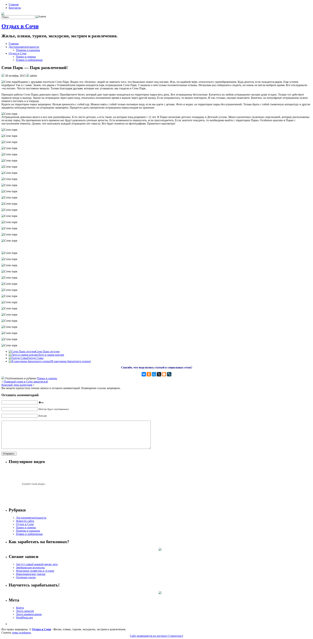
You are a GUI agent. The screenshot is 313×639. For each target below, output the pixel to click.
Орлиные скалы (26, 577)
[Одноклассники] (149, 374)
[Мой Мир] (154, 374)
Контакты (15, 7)
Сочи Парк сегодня (47, 351)
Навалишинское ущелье (30, 574)
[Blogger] (164, 374)
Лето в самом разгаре (51, 354)
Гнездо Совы (35, 358)
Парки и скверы (26, 56)
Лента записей (25, 611)
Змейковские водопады (30, 567)
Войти (20, 607)
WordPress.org (24, 617)
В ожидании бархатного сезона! (71, 361)
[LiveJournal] (169, 374)
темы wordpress (21, 632)
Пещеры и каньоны (28, 50)
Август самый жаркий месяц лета (37, 564)
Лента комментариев (29, 614)
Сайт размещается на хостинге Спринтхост (156, 635)
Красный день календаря (16, 384)
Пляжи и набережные (29, 59)
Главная (13, 4)
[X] (159, 374)
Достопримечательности (24, 46)
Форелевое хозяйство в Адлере (35, 570)
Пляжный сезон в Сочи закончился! (26, 381)
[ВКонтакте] (144, 374)
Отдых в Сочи (20, 26)
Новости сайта (25, 520)
